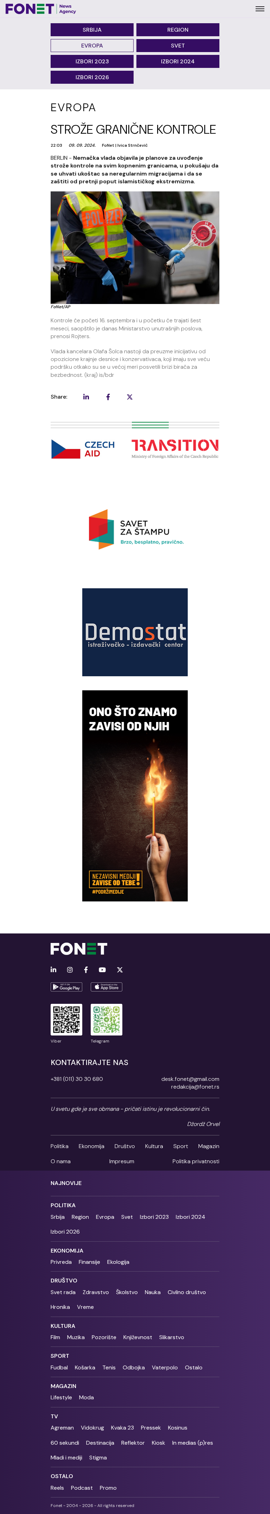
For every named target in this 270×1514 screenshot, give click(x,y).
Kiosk (158, 1442)
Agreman (62, 1427)
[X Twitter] (120, 970)
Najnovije (66, 1183)
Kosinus (177, 1427)
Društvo (125, 1146)
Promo (108, 1487)
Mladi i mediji (66, 1457)
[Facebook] (86, 970)
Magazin (208, 1146)
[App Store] (106, 987)
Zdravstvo (96, 1292)
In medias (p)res (192, 1442)
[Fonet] (41, 9)
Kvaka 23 (122, 1427)
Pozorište (104, 1337)
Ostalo (193, 1367)
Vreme (85, 1307)
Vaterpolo (165, 1367)
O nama (61, 1161)
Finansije (89, 1262)
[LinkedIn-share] (86, 396)
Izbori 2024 (178, 61)
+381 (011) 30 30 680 (77, 1079)
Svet (178, 45)
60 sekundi (65, 1442)
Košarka (85, 1367)
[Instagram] (70, 970)
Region (177, 29)
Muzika (76, 1337)
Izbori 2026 (92, 77)
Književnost (137, 1337)
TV (54, 1416)
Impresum (121, 1161)
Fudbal (59, 1367)
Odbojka (134, 1367)
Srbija (92, 29)
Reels (57, 1487)
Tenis (109, 1367)
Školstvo (127, 1292)
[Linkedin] (53, 970)
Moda (86, 1397)
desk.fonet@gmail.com (190, 1079)
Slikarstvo (171, 1337)
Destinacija (100, 1442)
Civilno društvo (187, 1292)
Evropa (92, 45)
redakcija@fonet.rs (195, 1086)
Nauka (153, 1292)
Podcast (82, 1487)
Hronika (60, 1307)
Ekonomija (91, 1146)
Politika (60, 1146)
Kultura (154, 1146)
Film (55, 1337)
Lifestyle (61, 1397)
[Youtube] (102, 970)
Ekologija (118, 1262)
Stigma (98, 1457)
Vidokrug (92, 1427)
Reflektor (133, 1442)
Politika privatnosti (196, 1161)
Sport (180, 1146)
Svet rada (63, 1292)
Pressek (151, 1427)
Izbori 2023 (92, 61)
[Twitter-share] (129, 396)
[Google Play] (66, 987)
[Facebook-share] (108, 396)
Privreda (61, 1262)
